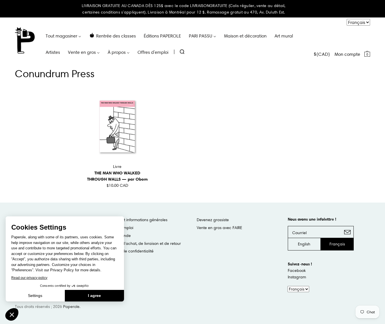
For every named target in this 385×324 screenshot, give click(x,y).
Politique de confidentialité (130, 251)
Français (337, 244)
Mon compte (347, 54)
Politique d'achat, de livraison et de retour (143, 243)
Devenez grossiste (213, 219)
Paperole (71, 306)
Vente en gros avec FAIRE (219, 227)
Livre (117, 166)
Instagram (297, 276)
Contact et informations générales (136, 219)
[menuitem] (63, 35)
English (304, 244)
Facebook (297, 270)
